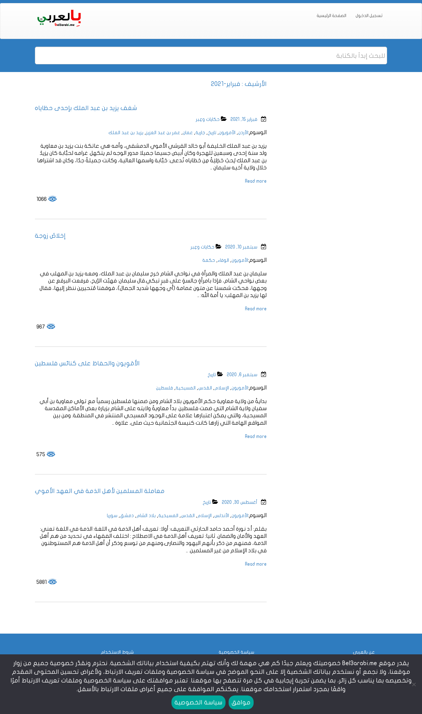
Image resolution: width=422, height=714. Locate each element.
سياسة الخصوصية (236, 652)
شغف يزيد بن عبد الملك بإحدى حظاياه (86, 108)
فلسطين (164, 387)
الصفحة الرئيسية (331, 15)
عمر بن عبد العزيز (163, 132)
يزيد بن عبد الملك (125, 132)
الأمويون (227, 132)
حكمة (208, 260)
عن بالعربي (364, 652)
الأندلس (221, 515)
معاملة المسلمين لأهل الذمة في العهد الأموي (100, 491)
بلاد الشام (146, 515)
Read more (256, 181)
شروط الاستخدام (117, 652)
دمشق (127, 515)
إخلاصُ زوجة (50, 235)
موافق (241, 702)
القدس (205, 387)
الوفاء (223, 260)
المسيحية (186, 387)
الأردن (243, 132)
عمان (188, 132)
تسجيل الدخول (369, 15)
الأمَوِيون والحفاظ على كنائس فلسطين (87, 363)
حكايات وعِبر (208, 119)
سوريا (112, 515)
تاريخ (212, 132)
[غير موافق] (414, 684)
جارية (200, 132)
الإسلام (222, 387)
